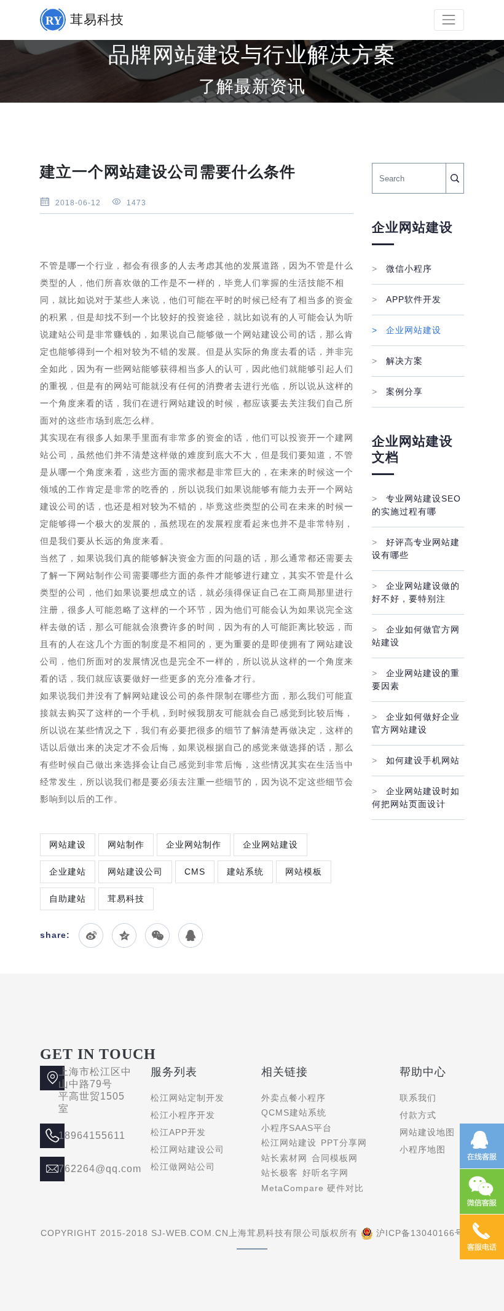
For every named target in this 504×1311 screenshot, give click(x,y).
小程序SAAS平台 (296, 1128)
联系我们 (418, 1098)
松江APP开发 (178, 1132)
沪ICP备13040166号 (420, 1233)
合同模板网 (335, 1158)
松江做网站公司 (183, 1166)
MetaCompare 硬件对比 (312, 1188)
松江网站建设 (289, 1143)
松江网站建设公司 (187, 1149)
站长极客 (279, 1173)
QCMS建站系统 (293, 1112)
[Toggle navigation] (449, 20)
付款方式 (418, 1115)
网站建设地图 (427, 1132)
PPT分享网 (344, 1143)
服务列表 (174, 1072)
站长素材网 (284, 1158)
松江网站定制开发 (187, 1098)
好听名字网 (325, 1173)
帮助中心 (423, 1072)
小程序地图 (423, 1149)
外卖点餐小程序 (293, 1098)
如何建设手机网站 (416, 760)
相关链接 (284, 1072)
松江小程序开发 (183, 1115)
